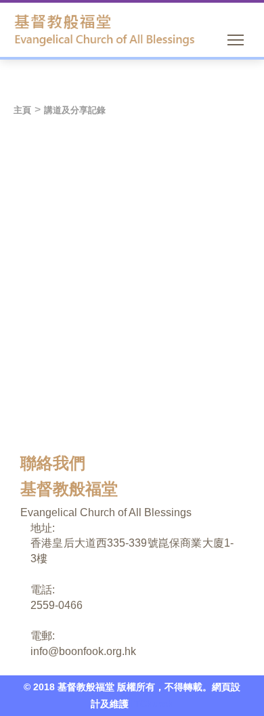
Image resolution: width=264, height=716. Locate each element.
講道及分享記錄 (75, 110)
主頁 (22, 110)
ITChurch (152, 703)
